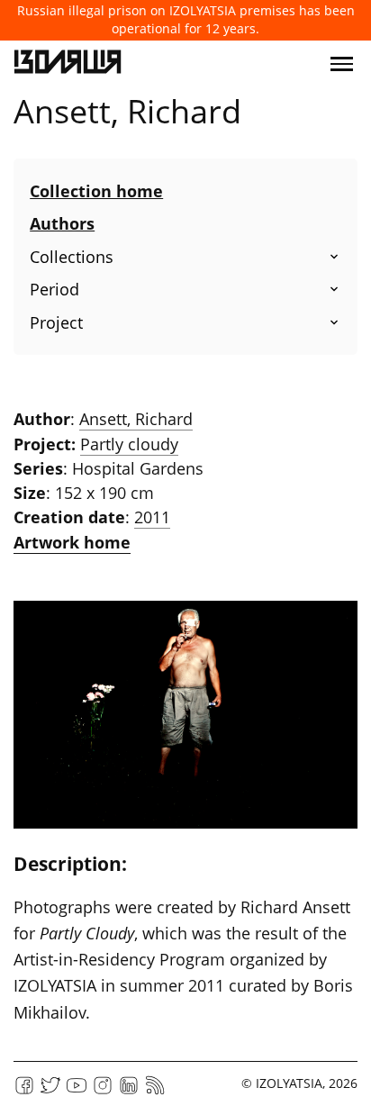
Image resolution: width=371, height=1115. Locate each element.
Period (54, 289)
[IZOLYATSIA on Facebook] (24, 1091)
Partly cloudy (129, 444)
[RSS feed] (155, 1091)
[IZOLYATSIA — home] (68, 64)
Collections (71, 257)
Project (56, 322)
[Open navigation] (341, 63)
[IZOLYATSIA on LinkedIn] (129, 1091)
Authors (62, 223)
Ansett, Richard (136, 419)
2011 (152, 517)
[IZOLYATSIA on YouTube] (76, 1091)
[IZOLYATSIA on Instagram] (102, 1091)
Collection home (96, 191)
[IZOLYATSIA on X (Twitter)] (50, 1091)
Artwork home (72, 542)
